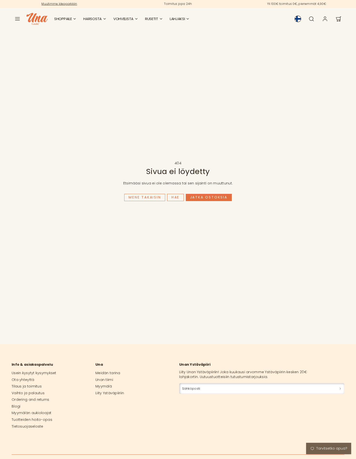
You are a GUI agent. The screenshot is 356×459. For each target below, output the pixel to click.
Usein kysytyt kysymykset (34, 373)
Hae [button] (175, 197)
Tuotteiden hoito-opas (32, 419)
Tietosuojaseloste (27, 426)
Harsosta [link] (92, 18)
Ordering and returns (30, 399)
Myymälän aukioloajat (32, 412)
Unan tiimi (104, 379)
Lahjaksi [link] (177, 18)
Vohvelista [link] (123, 18)
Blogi (16, 406)
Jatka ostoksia (208, 197)
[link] (298, 19)
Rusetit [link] (151, 18)
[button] (17, 19)
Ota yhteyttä (23, 379)
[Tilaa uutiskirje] (340, 388)
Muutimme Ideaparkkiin (59, 4)
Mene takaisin (145, 197)
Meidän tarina (107, 373)
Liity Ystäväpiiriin (109, 393)
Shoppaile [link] (63, 18)
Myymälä (103, 386)
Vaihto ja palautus (28, 393)
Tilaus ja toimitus (27, 386)
